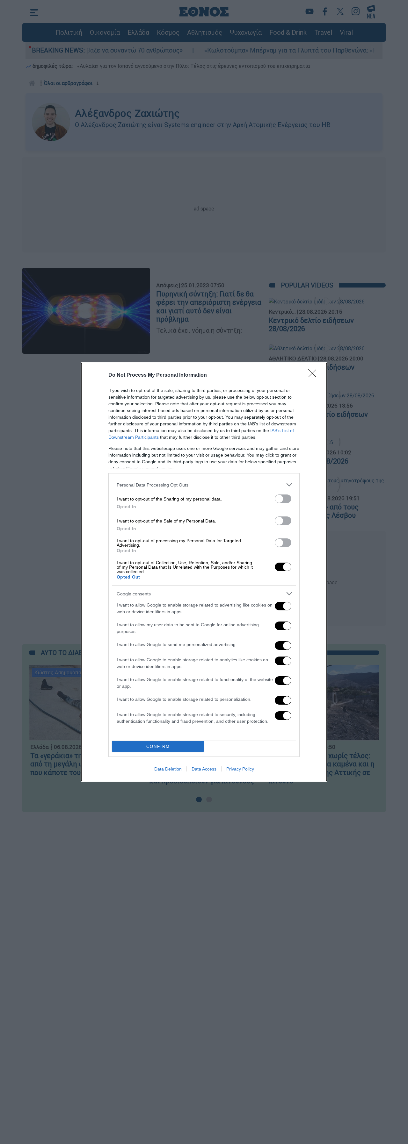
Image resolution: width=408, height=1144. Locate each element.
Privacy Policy (240, 768)
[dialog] (204, 572)
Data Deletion (168, 768)
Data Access (204, 768)
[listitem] (204, 484)
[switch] (283, 498)
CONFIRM (158, 746)
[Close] (314, 375)
